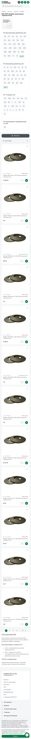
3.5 (23, 106)
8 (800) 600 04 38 (10, 674)
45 (21, 75)
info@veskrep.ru (8, 675)
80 (23, 79)
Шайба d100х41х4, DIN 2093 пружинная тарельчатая (15, 176)
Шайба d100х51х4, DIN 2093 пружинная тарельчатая (15, 337)
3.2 (5, 36)
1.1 (15, 102)
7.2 (21, 36)
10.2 (9, 40)
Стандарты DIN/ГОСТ (10, 697)
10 (7, 67)
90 (5, 83)
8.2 (25, 36)
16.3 (14, 44)
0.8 (5, 102)
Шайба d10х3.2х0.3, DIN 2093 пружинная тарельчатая (15, 499)
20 (8, 71)
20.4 (5, 48)
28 (23, 71)
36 (4, 56)
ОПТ (5, 687)
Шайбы (22, 11)
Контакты (6, 684)
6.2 (17, 36)
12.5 (15, 67)
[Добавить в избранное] (27, 146)
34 (9, 75)
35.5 (22, 52)
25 (20, 71)
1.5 (23, 102)
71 (19, 79)
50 (25, 75)
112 (13, 83)
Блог (5, 694)
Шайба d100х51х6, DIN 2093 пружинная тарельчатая (14, 418)
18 (4, 71)
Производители (8, 692)
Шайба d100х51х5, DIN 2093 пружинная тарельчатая (15, 378)
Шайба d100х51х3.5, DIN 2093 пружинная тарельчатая (15, 297)
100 (9, 83)
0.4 (14, 98)
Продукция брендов (10, 715)
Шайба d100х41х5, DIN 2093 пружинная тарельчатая (15, 216)
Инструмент (8, 702)
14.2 (5, 44)
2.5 (17, 106)
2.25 (12, 106)
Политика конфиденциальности (16, 733)
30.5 (14, 52)
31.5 (5, 75)
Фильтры (16, 135)
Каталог (10, 11)
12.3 (22, 40)
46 (17, 56)
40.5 (9, 56)
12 (11, 67)
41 (13, 56)
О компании (7, 689)
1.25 (19, 102)
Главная (4, 11)
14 (19, 67)
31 (18, 52)
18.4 (23, 44)
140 (21, 83)
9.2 (5, 40)
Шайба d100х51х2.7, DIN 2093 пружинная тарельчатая (15, 257)
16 (25, 67)
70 (15, 79)
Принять (15, 736)
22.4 (15, 48)
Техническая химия (10, 709)
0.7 (26, 98)
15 (22, 67)
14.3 (10, 44)
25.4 (24, 48)
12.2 (18, 40)
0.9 (9, 102)
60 (8, 79)
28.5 (10, 52)
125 (17, 83)
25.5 (5, 52)
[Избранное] (25, 2)
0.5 (18, 98)
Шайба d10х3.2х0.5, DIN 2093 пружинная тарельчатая (15, 579)
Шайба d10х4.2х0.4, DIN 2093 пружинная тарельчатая (15, 620)
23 (16, 71)
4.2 (9, 36)
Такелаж (7, 712)
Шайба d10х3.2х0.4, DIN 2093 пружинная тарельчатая (15, 539)
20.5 (10, 48)
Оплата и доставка (9, 682)
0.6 (22, 98)
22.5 (12, 71)
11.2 (13, 40)
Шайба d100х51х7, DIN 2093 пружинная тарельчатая (14, 458)
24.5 (20, 48)
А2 (5, 127)
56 (4, 79)
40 (17, 75)
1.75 (5, 106)
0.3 (5, 98)
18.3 (19, 44)
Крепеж (16, 11)
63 (12, 79)
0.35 (9, 98)
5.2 (13, 36)
